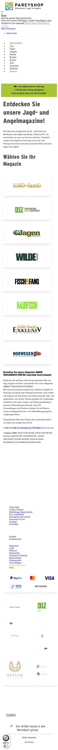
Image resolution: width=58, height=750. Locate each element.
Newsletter (13, 524)
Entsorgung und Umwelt (19, 517)
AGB (11, 548)
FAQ (11, 567)
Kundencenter (15, 539)
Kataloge (13, 522)
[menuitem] (14, 71)
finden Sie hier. (30, 428)
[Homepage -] (24, 11)
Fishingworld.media (11, 144)
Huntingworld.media (32, 140)
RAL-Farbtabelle (16, 514)
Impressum (13, 546)
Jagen (42, 453)
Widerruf (13, 550)
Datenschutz (14, 553)
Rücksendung (15, 558)
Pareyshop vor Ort (17, 519)
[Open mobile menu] (2, 11)
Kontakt (13, 536)
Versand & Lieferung (18, 555)
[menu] (29, 60)
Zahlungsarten (15, 560)
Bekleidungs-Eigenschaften (21, 512)
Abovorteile (14, 507)
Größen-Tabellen (16, 509)
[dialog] (29, 729)
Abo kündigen (15, 563)
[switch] (6, 746)
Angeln (51, 453)
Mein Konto (11, 33)
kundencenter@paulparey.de (21, 466)
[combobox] (36, 23)
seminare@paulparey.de (13, 480)
